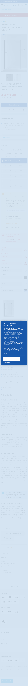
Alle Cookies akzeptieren (11, 359)
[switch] (3, 684)
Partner (12, 341)
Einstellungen (7, 362)
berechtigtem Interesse (17, 342)
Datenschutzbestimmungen (10, 350)
